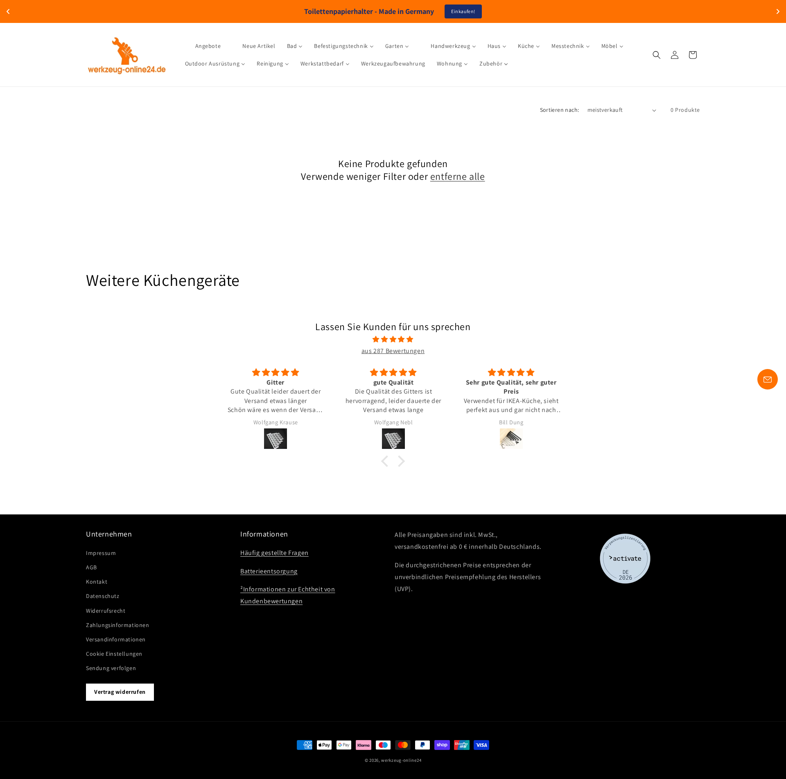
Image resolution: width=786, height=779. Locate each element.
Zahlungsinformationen (117, 625)
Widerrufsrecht (105, 610)
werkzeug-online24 (401, 760)
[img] (393, 339)
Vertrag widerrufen (120, 691)
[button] (657, 55)
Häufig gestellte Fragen (274, 552)
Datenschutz (103, 596)
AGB (91, 567)
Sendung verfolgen (111, 668)
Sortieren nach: (559, 109)
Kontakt (96, 581)
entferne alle (457, 176)
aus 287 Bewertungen (393, 350)
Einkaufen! (463, 11)
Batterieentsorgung (269, 571)
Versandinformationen (116, 639)
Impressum (101, 553)
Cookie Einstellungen (114, 653)
